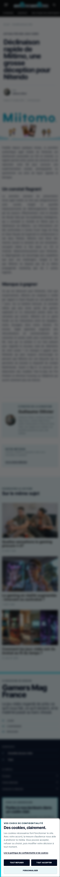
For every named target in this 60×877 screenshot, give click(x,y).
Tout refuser (17, 862)
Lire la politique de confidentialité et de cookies (26, 853)
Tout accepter (44, 862)
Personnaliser (30, 870)
